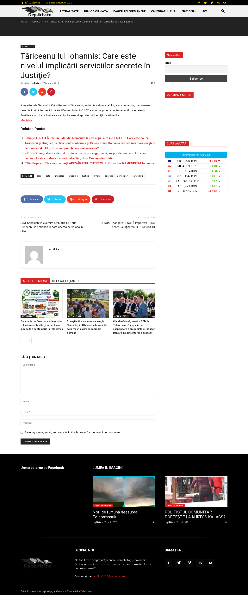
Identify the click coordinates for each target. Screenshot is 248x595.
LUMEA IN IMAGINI (102, 505)
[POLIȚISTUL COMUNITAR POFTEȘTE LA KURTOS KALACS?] (196, 491)
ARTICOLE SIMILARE (35, 281)
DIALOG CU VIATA (96, 11)
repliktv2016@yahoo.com (109, 576)
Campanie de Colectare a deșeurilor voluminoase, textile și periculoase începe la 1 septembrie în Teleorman (42, 325)
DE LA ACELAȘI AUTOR (66, 281)
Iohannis (73, 175)
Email (168, 62)
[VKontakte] (218, 2)
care (39, 175)
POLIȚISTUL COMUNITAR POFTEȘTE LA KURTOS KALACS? (195, 514)
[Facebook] (199, 2)
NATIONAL (189, 11)
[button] (222, 11)
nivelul (97, 175)
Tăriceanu (137, 175)
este (48, 175)
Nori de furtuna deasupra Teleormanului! (115, 514)
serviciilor (122, 175)
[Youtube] (224, 2)
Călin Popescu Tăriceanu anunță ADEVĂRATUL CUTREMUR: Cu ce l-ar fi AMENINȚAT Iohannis (89, 163)
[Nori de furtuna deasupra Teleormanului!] (124, 491)
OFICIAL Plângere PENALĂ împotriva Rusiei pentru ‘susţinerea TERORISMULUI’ (128, 225)
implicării (59, 175)
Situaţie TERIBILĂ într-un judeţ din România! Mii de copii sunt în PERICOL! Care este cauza (87, 138)
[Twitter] (205, 2)
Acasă (24, 21)
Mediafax (26, 120)
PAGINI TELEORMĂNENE (129, 11)
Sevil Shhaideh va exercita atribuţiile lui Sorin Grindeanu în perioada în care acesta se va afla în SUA (52, 227)
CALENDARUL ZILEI (163, 11)
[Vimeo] (212, 2)
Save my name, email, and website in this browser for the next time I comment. (73, 432)
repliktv (34, 83)
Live (204, 11)
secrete (109, 175)
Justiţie (85, 175)
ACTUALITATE (69, 11)
